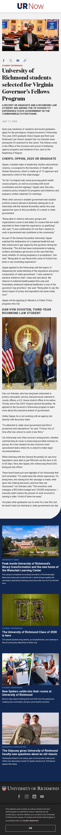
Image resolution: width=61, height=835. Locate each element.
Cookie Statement (30, 821)
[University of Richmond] (30, 788)
